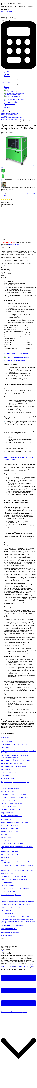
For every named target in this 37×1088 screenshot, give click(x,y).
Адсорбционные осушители (15, 119)
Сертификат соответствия (15, 360)
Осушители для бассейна (8, 117)
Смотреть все (5, 737)
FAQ (2, 951)
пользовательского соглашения (24, 966)
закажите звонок (13, 244)
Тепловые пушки (12, 114)
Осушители (4, 114)
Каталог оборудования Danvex (17, 357)
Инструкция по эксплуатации (17, 353)
